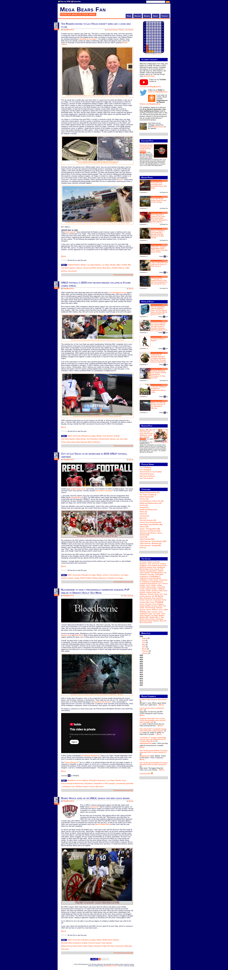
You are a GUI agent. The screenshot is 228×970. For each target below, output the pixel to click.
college (76, 578)
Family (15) (144, 505)
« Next (93, 959)
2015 (141, 677)
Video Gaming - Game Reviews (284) (153, 541)
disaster (151, 594)
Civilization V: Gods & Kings (149, 580)
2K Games (143, 562)
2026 (145, 645)
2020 (141, 666)
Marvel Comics (150, 619)
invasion (154, 612)
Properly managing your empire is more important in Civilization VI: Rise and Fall (158, 374)
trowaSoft (159, 53)
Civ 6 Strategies (145, 467)
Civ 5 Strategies (145, 470)
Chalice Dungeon (71, 762)
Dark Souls (99, 786)
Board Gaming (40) (146, 497)
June (144, 642)
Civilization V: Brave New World (150, 578)
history (148, 610)
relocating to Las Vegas (87, 39)
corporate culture (151, 589)
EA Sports (159, 596)
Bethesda (143, 567)
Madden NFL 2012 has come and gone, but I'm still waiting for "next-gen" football (146, 433)
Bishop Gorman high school (71, 946)
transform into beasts (102, 702)
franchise (148, 604)
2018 (141, 670)
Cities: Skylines (145, 572)
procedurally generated (124, 783)
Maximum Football (146, 621)
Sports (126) (144, 527)
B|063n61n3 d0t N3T (111, 965)
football (124, 265)
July (143, 640)
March (144, 649)
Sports (130, 30)
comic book (161, 587)
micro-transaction (146, 622)
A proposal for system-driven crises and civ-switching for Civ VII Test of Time (159, 281)
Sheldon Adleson (118, 268)
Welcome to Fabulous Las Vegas (111, 578)
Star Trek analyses (146, 478)
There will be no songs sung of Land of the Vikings (158, 200)
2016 (141, 674)
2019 (141, 668)
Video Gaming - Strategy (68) (150, 545)
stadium (79, 268)
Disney (156, 594)
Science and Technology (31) (150, 522)
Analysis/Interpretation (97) (149, 492)
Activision (156, 562)
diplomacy (143, 594)
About (155, 16)
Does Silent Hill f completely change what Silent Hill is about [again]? (153, 730)
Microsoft (163, 621)
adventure (143, 564)
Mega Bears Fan (83, 9)
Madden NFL (144, 617)
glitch (160, 606)
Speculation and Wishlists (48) (151, 524)
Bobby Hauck (107, 940)
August (144, 638)
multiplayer (66, 786)
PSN (106, 783)
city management (157, 572)
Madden (161, 615)
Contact (165, 16)
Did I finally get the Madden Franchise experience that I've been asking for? (154, 751)
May (143, 645)
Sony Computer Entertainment (72, 783)
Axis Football (152, 565)
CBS (161, 569)
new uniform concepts (103, 491)
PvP (72, 786)
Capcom (156, 569)
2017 (141, 672)
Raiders (83, 265)
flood (120, 179)
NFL (129, 265)
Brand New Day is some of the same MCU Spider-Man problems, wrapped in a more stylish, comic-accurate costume (153, 219)
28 (147, 348)
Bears (165, 565)
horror (155, 610)
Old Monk (78, 786)
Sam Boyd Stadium (68, 439)
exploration (157, 600)
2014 (141, 679)
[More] (63, 256)
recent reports (70, 232)
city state (151, 574)
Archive (137, 16)
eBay (141, 598)
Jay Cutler (156, 614)
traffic (127, 268)
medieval (156, 621)
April (144, 647)
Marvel (142, 619)
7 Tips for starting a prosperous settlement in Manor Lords (158, 389)
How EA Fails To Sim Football (151, 472)
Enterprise (159, 598)
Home (129, 16)
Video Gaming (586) (147, 539)
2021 (141, 664)
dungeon (112, 783)
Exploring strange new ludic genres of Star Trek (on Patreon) (146, 147)
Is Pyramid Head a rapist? (158, 339)
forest (142, 604)
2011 (141, 685)
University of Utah (100, 946)
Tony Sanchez (108, 436)
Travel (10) (143, 537)
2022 (141, 662)
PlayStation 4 (99, 783)
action (150, 562)
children (160, 571)
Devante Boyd (104, 439)
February (145, 651)
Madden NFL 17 (155, 617)
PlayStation (88, 783)
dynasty (148, 596)
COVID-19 (161, 589)
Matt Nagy (159, 619)
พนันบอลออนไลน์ (146, 743)
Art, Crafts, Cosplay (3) (148, 495)
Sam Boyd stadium (68, 268)
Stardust (95, 578)
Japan (150, 614)
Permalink (117, 275)
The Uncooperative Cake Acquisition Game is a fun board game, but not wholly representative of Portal (159, 311)
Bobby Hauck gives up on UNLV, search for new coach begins (95, 798)
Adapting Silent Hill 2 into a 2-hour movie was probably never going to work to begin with (153, 720)
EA (153, 596)
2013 (141, 681)
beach (160, 565)
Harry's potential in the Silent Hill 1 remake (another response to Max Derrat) (158, 234)
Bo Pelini (111, 946)
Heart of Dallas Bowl (102, 824)
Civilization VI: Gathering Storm (152, 582)
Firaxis (152, 602)
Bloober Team (151, 567)
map (162, 617)
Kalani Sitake (88, 946)
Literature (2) (144, 516)
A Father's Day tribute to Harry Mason (153, 699)
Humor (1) (143, 514)
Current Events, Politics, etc (117, 30)
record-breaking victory (117, 292)
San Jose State (121, 439)
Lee (141, 724)
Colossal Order (151, 587)
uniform (105, 575)
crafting (142, 591)
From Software (82, 780)
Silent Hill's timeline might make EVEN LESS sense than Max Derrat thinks (159, 249)
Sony (124, 780)
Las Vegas (105, 265)
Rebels (99, 436)
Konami (147, 615)
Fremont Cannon (94, 943)
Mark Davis (107, 268)
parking (64, 271)
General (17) (144, 507)
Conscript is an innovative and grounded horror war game (159, 185)
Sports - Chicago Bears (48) (150, 529)
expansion (148, 600)
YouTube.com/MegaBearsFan (150, 87)
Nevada (113, 265)
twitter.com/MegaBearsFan (157, 92)
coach (148, 585)
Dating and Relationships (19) (151, 503)
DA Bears (155, 591)
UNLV (118, 265)
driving (142, 596)
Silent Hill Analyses (147, 474)
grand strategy (150, 608)
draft (165, 594)
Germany (154, 606)
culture (148, 591)
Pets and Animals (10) (148, 520)
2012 (141, 683)
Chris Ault (65, 949)
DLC (161, 594)
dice (158, 592)
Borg (151, 569)
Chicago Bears (151, 571)
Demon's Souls (89, 786)
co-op (142, 589)
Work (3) (143, 547)
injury (149, 612)
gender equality (145, 606)
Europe (142, 600)
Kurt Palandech (92, 439)
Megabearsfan (145, 756)
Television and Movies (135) (150, 531)
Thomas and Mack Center (92, 268)
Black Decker (81, 439)
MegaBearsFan (68, 30)
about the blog (149, 76)
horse (161, 610)
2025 (141, 655)
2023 (141, 659)
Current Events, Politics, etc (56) (152, 501)
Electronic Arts (149, 598)
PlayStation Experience (90, 755)
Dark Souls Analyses (147, 476)
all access (155, 564)
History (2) (143, 512)
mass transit (72, 271)
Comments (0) (128, 275)
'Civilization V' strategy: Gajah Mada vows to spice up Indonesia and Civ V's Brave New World (153, 739)
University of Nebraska (123, 946)
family (164, 600)
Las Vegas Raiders (94, 265)
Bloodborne (72, 780)
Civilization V (155, 576)
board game (144, 569)
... (162, 165)
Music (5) (143, 518)
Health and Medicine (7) (148, 509)
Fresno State (65, 442)
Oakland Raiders (74, 265)
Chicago (142, 571)
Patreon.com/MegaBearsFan (150, 104)
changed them (76, 497)
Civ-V (160, 583)
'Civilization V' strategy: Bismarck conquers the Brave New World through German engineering (158, 358)
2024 (141, 657)
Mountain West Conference (90, 442)
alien (149, 564)
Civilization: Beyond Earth (148, 583)
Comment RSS (145, 774)
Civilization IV (144, 576)
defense (142, 592)
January (145, 653)
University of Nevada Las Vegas (84, 436)
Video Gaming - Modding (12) (150, 543)
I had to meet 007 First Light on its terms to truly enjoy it (159, 264)
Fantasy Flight (144, 602)
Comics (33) (144, 499)
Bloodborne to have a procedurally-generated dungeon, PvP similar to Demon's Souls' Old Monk (95, 591)
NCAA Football (85, 578)
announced (94, 807)
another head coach (78, 489)
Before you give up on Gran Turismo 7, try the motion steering (158, 405)
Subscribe (77, 1)
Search (147, 16)
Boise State (75, 442)
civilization (159, 574)
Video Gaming (128, 596)
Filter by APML (65, 1)
